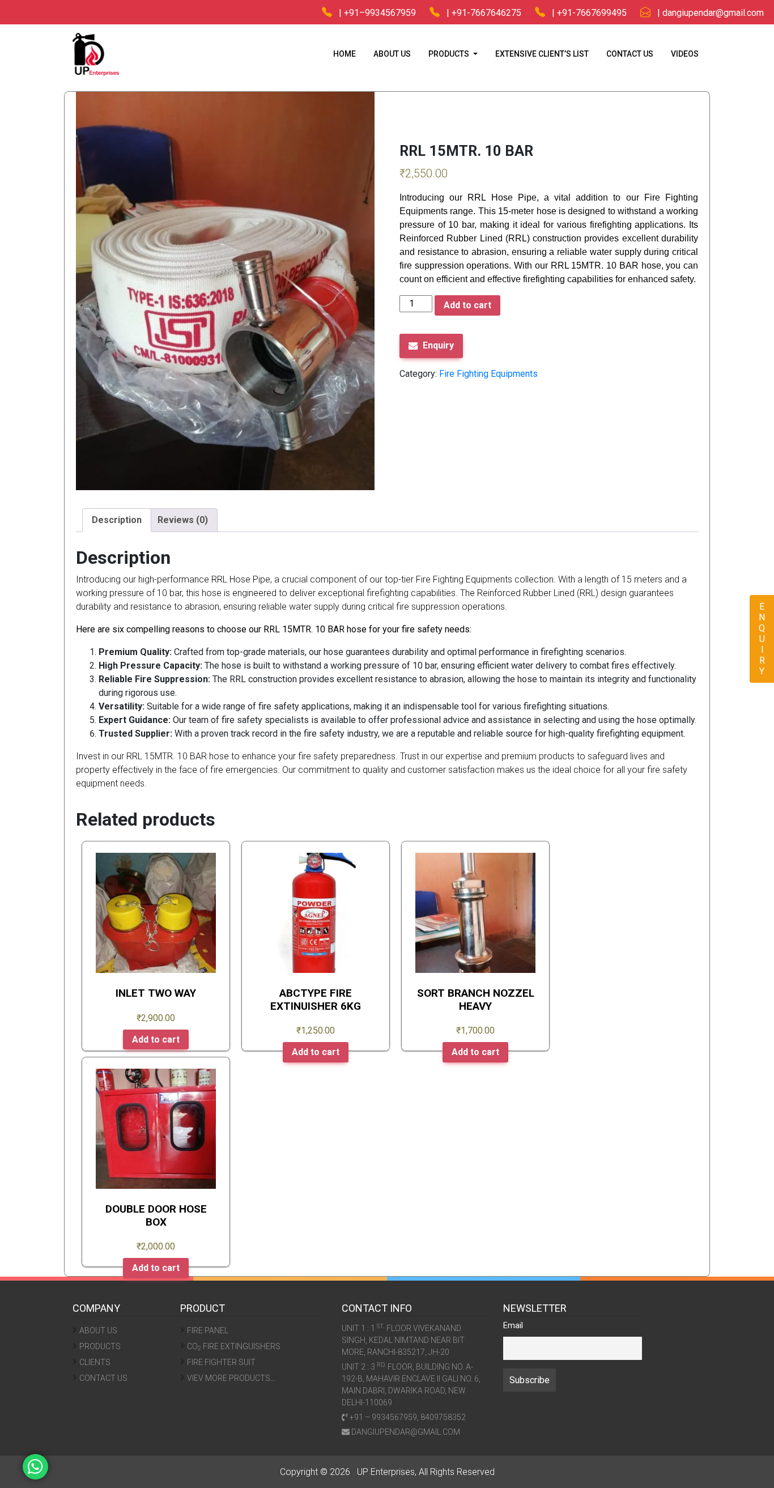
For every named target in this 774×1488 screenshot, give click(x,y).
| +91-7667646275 (480, 12)
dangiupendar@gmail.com (405, 1431)
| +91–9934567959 (374, 12)
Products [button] (449, 53)
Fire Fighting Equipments (361, 91)
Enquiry (438, 345)
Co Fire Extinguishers (233, 1347)
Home (344, 53)
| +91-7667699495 (586, 12)
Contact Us (629, 53)
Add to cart (467, 305)
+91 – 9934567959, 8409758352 (407, 1417)
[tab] (116, 520)
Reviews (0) (183, 520)
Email (513, 1325)
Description (117, 520)
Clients (94, 1362)
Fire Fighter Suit (221, 1362)
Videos (685, 53)
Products (100, 1346)
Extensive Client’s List (542, 53)
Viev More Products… (231, 1378)
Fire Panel (207, 1330)
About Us (392, 53)
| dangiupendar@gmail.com (707, 12)
